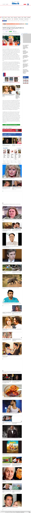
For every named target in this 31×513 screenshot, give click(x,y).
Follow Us (15, 31)
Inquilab (15, 1)
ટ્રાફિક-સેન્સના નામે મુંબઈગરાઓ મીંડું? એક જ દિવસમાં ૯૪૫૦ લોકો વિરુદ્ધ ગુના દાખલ (25, 66)
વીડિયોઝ (25, 17)
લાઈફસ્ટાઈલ (15, 17)
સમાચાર (6, 17)
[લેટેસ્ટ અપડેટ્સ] (3, 17)
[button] (18, 80)
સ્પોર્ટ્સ (12, 17)
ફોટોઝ (22, 17)
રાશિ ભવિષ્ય (28, 17)
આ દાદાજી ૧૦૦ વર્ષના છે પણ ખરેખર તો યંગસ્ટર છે (25, 61)
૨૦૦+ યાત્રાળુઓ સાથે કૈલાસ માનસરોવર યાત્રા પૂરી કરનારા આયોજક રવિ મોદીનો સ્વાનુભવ (25, 47)
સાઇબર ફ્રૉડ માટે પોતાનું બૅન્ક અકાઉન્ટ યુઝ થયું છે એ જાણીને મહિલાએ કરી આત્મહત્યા (26, 71)
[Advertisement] (15, 11)
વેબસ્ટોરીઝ (19, 17)
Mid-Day (12, 1)
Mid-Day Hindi (18, 1)
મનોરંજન (9, 17)
